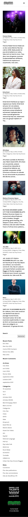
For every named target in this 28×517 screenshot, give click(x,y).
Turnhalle (6, 455)
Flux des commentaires (10, 473)
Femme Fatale (7, 36)
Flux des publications (10, 470)
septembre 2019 (8, 382)
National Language (9, 439)
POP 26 (5, 441)
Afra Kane (6, 150)
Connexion (6, 467)
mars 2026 (6, 371)
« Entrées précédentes (10, 331)
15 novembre (7, 389)
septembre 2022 (8, 377)
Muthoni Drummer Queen (11, 198)
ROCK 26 (6, 447)
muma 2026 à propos (10, 349)
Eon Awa (5, 343)
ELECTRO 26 (7, 425)
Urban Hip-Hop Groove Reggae (13, 461)
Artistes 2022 (21, 37)
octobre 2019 (7, 379)
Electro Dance (7, 427)
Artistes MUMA (7, 202)
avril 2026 (6, 368)
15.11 (19, 199)
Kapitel (5, 436)
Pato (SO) (6, 354)
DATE (4, 416)
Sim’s (4, 297)
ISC (4, 433)
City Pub (20, 202)
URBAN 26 (6, 458)
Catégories (6, 39)
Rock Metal (6, 450)
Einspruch (6, 422)
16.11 (19, 248)
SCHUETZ (5, 252)
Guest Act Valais (8, 430)
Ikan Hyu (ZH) (7, 346)
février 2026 (7, 374)
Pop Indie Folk (7, 444)
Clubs (4, 204)
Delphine (7, 37)
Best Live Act (7, 405)
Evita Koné (6, 92)
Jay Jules (5, 246)
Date (7, 204)
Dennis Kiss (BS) (8, 352)
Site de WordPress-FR (10, 476)
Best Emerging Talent (10, 403)
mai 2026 (6, 365)
